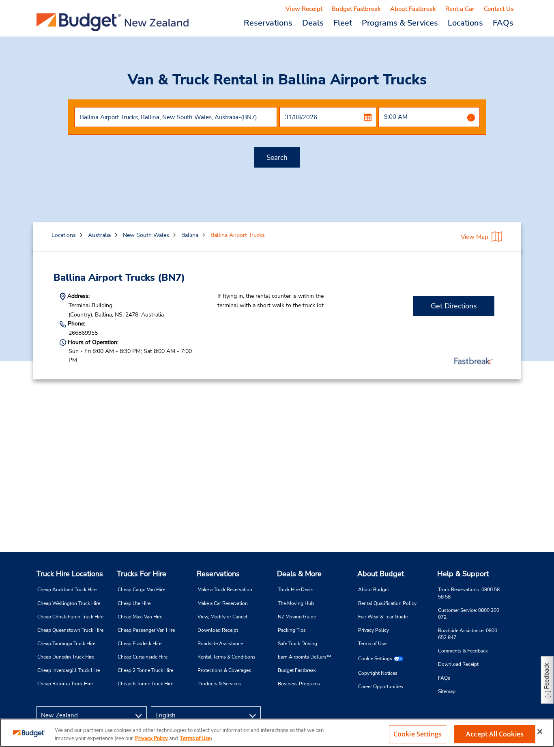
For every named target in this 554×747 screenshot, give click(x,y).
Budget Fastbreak (356, 9)
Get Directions (454, 306)
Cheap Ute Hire (134, 603)
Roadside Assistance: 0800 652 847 (467, 634)
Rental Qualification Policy (387, 603)
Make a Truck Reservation (225, 589)
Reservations (218, 574)
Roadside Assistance (220, 643)
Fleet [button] (342, 22)
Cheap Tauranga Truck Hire (66, 643)
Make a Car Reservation (223, 603)
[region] (277, 733)
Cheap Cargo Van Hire (141, 589)
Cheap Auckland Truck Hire (67, 589)
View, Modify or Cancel (222, 617)
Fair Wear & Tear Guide (383, 617)
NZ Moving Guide (297, 617)
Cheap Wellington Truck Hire (68, 603)
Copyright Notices (377, 673)
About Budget (380, 574)
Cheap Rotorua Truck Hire (65, 683)
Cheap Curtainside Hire (142, 657)
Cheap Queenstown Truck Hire (70, 630)
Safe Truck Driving (297, 643)
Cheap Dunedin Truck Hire (65, 657)
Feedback (547, 676)
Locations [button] (465, 22)
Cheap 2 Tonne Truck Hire (145, 670)
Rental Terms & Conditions (227, 657)
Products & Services (219, 683)
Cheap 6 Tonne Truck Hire (145, 683)
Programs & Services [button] (400, 22)
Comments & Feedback (463, 651)
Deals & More (299, 574)
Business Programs (299, 683)
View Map (474, 237)
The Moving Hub (296, 603)
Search (277, 157)
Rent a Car (460, 9)
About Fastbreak (413, 9)
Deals (313, 22)
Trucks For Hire (141, 574)
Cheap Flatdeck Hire (139, 643)
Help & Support (463, 574)
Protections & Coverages (224, 670)
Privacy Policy (373, 630)
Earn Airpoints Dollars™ (304, 657)
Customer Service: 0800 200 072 (468, 613)
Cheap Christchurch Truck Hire (70, 617)
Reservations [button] (268, 22)
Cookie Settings (375, 658)
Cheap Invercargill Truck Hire (68, 670)
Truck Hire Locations (70, 574)
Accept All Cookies (495, 734)
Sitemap (446, 691)
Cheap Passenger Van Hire (146, 630)
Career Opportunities (380, 686)
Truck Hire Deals (296, 589)
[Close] (540, 732)
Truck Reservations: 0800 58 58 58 (469, 593)
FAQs (503, 22)
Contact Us (498, 9)
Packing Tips (292, 630)
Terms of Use (372, 643)
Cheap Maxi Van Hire (140, 617)
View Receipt (304, 9)
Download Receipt (218, 630)
